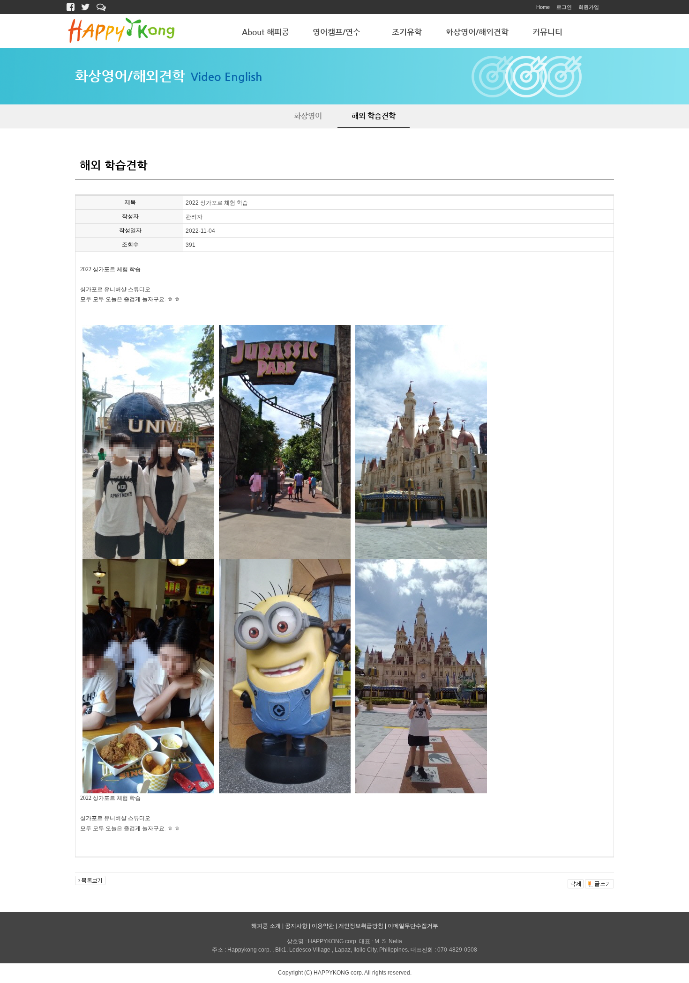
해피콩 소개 (266, 926)
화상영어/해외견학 (477, 32)
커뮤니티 (547, 32)
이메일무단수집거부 (413, 926)
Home (543, 7)
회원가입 (588, 7)
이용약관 (323, 926)
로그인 (564, 7)
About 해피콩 (265, 32)
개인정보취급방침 (360, 926)
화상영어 (308, 115)
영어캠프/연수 (336, 32)
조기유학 (407, 32)
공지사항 (296, 926)
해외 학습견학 (374, 115)
